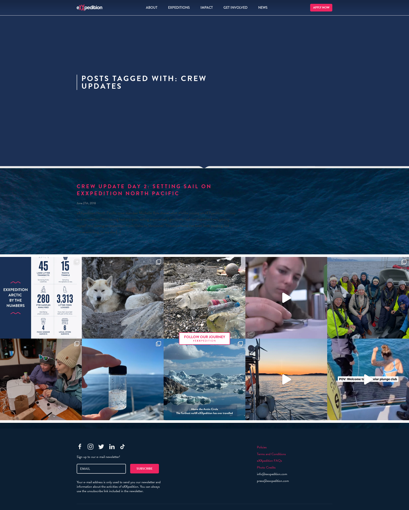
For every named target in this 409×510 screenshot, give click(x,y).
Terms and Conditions (271, 454)
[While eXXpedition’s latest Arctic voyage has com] (41, 379)
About (151, 7)
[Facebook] (80, 446)
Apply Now (321, 7)
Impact (206, 7)
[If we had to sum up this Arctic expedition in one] (368, 298)
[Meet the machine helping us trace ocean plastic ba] (286, 298)
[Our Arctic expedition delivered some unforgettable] (123, 298)
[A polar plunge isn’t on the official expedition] (368, 379)
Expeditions (179, 7)
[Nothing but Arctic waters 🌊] (286, 379)
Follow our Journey (204, 338)
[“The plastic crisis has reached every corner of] (123, 379)
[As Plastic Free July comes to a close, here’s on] (204, 298)
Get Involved (235, 7)
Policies (262, 447)
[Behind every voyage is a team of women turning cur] (41, 298)
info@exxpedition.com (272, 474)
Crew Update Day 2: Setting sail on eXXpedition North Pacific (144, 189)
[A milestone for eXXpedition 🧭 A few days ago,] (204, 379)
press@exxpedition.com (273, 480)
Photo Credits (266, 467)
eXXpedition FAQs (269, 460)
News (263, 7)
